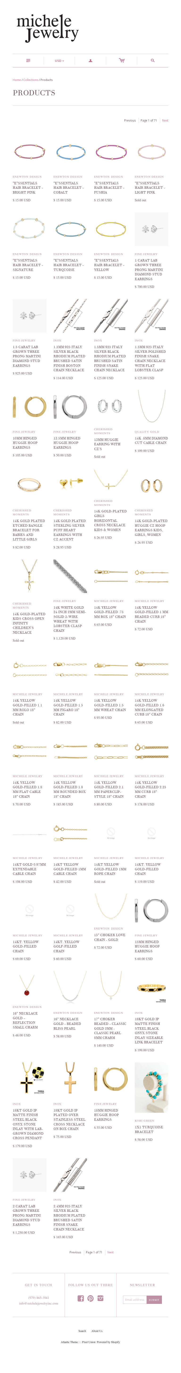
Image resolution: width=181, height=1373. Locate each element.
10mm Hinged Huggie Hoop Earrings (25, 443)
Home (17, 80)
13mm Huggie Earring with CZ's (107, 444)
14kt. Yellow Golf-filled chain (66, 946)
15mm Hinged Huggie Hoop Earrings (147, 946)
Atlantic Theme (69, 1342)
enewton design (27, 176)
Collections (30, 80)
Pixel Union (88, 1342)
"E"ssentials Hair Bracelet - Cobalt (68, 187)
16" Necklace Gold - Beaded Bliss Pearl (67, 1023)
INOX (57, 340)
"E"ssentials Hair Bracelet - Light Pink (150, 187)
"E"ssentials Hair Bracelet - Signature (28, 265)
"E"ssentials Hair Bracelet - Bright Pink (28, 187)
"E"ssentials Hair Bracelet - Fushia (109, 187)
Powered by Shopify (108, 1342)
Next (165, 120)
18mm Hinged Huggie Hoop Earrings (106, 1115)
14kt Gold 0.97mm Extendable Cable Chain (29, 869)
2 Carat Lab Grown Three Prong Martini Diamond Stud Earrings (27, 1215)
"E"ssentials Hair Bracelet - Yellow (109, 265)
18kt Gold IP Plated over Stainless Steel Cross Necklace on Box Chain (69, 1119)
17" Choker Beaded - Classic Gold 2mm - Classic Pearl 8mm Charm (110, 1028)
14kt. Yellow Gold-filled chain (148, 869)
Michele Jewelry (109, 601)
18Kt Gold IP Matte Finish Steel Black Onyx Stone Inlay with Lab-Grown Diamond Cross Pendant (28, 1124)
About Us (97, 1331)
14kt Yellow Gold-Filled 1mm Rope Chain (110, 869)
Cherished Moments (103, 431)
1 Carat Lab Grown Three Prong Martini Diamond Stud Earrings (149, 269)
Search (82, 1331)
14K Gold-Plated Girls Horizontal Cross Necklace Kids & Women (110, 520)
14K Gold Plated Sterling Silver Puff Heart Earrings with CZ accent (69, 530)
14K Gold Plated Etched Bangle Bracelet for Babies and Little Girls (29, 530)
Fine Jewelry (146, 254)
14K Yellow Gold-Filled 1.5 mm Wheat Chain (110, 705)
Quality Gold (147, 432)
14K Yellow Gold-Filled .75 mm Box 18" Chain (110, 612)
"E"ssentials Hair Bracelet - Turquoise (68, 265)
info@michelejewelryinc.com (38, 1303)
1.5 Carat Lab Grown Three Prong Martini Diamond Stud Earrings (27, 356)
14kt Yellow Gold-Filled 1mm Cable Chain (69, 869)
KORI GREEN (145, 1120)
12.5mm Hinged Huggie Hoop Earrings (66, 443)
